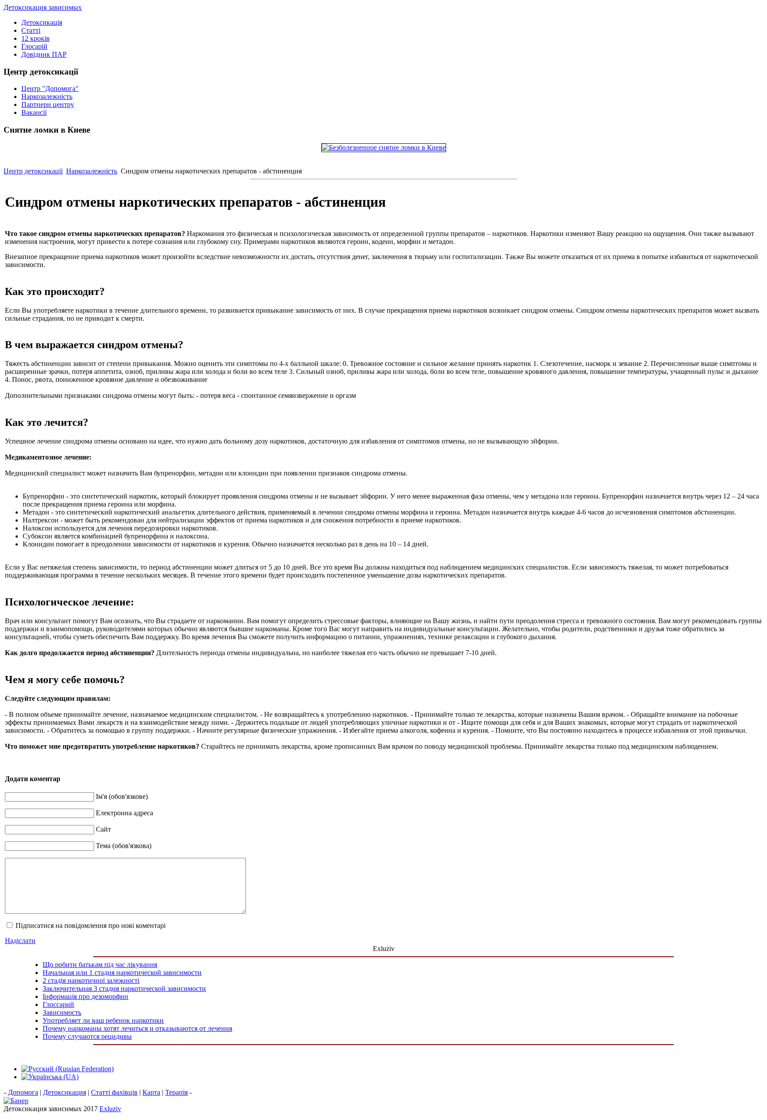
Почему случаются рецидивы (87, 1036)
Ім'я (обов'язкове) (122, 796)
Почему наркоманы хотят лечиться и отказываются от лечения (137, 1028)
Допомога (23, 1092)
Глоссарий (58, 1004)
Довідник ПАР (44, 54)
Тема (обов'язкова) (123, 845)
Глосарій (34, 46)
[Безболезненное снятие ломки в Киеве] (383, 147)
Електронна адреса (124, 813)
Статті (30, 30)
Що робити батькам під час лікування (100, 964)
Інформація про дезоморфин (85, 996)
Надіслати (20, 940)
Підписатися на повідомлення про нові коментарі (91, 925)
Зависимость (62, 1012)
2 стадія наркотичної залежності (91, 980)
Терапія (176, 1092)
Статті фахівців (114, 1092)
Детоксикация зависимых (43, 7)
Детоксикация (64, 1092)
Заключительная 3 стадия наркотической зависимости (124, 988)
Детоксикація (41, 22)
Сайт (103, 829)
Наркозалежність (91, 171)
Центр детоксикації (33, 171)
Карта (151, 1092)
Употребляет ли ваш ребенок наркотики (103, 1020)
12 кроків (35, 38)
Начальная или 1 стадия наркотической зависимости (122, 972)
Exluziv (110, 1108)
